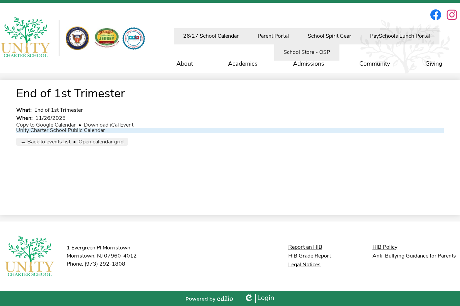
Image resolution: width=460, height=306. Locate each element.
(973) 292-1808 (105, 264)
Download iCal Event (108, 125)
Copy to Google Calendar (46, 125)
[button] (184, 64)
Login (259, 299)
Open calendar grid (101, 142)
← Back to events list (45, 142)
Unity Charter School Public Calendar (60, 130)
